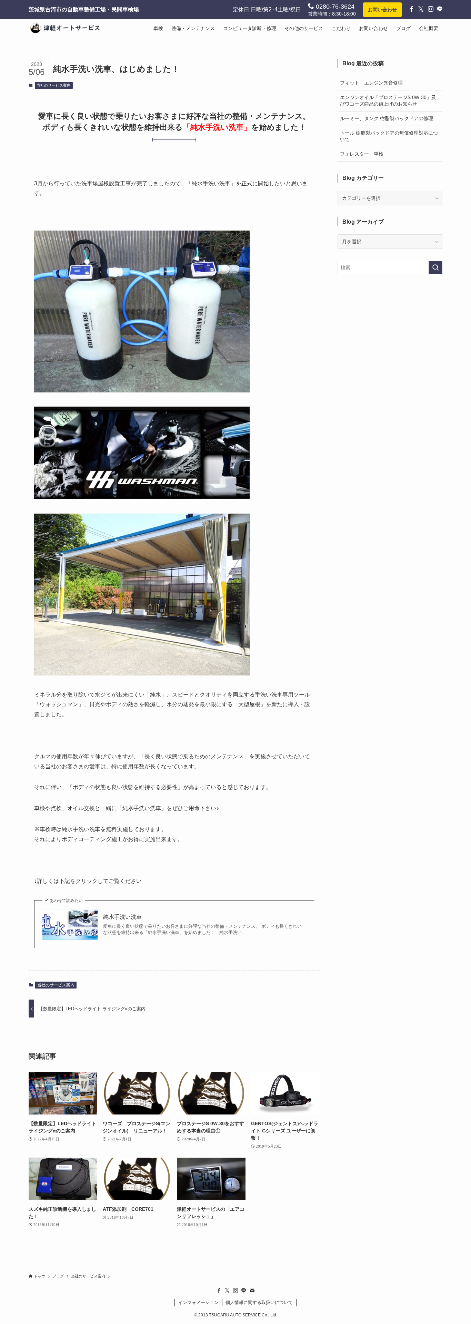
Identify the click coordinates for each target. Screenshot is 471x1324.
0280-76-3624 (334, 6)
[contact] (252, 1290)
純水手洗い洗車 (122, 917)
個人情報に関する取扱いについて (259, 1302)
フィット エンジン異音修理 (371, 83)
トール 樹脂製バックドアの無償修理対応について (389, 136)
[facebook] (219, 1290)
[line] (244, 1290)
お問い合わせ (382, 9)
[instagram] (235, 1290)
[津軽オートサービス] (68, 28)
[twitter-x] (227, 1290)
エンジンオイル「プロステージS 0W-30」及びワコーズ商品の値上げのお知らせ (388, 101)
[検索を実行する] (435, 267)
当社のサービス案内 (54, 85)
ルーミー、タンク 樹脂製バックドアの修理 (386, 118)
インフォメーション (198, 1302)
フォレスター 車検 (361, 154)
